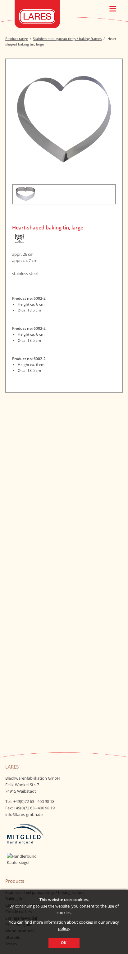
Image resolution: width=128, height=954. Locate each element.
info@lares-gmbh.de (24, 814)
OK (64, 942)
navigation (113, 9)
